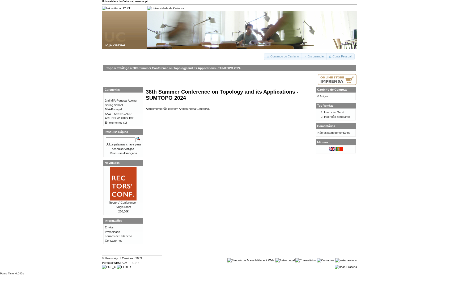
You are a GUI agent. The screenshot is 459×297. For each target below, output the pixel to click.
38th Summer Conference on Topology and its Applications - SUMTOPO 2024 (186, 68)
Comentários (326, 126)
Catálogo (123, 68)
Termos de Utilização (118, 236)
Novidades (112, 162)
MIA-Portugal (113, 109)
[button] (283, 56)
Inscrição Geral (334, 112)
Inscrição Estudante (337, 116)
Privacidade (112, 231)
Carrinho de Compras (332, 89)
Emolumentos (113, 122)
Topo (109, 68)
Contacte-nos (113, 240)
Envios (109, 227)
